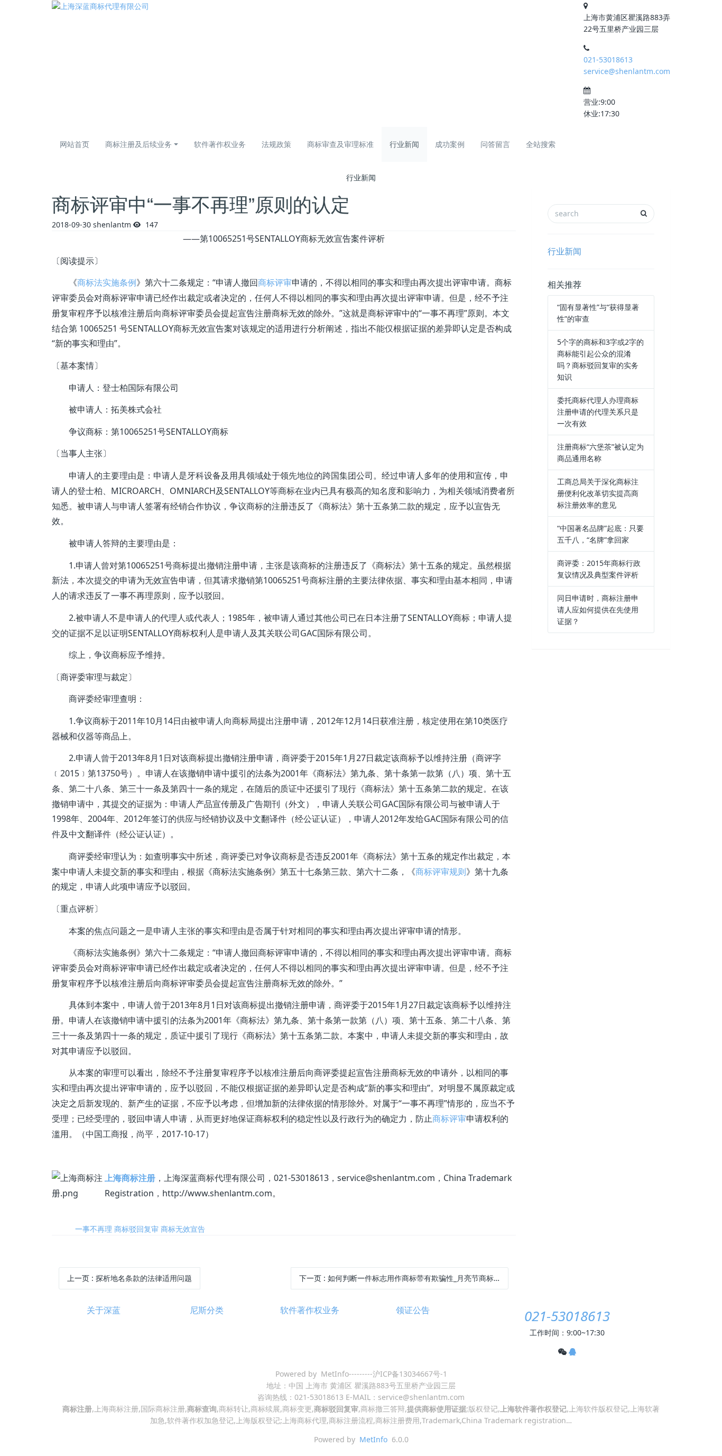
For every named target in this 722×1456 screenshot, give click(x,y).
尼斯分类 (207, 1310)
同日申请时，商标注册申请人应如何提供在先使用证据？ (597, 609)
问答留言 (495, 144)
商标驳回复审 (136, 1229)
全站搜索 (541, 144)
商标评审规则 (440, 871)
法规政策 (276, 144)
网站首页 (74, 144)
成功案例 (450, 144)
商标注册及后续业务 (138, 144)
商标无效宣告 (183, 1229)
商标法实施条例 (106, 282)
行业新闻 (404, 144)
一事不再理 (93, 1229)
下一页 (404, 1278)
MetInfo (373, 1439)
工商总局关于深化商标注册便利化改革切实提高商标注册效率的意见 (597, 493)
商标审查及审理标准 (340, 144)
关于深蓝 (104, 1310)
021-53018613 (608, 59)
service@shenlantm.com (627, 71)
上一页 (129, 1278)
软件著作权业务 (220, 144)
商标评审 (275, 282)
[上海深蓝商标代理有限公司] (100, 6)
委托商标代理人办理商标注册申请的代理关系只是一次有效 (597, 411)
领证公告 (413, 1310)
